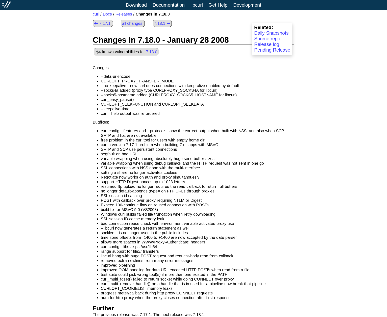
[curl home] (6, 4)
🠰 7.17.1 (102, 23)
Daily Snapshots (271, 33)
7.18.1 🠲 (162, 23)
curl (96, 14)
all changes (132, 23)
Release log (266, 44)
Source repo (267, 38)
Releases (123, 14)
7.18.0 (151, 52)
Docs (107, 14)
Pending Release (272, 50)
